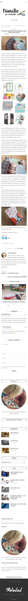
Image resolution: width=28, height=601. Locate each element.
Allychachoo (7, 33)
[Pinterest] (16, 20)
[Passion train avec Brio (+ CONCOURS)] (14, 292)
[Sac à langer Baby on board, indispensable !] (5, 474)
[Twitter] (12, 582)
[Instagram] (14, 20)
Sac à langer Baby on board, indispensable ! (16, 473)
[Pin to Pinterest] (20, 248)
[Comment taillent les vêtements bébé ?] (5, 481)
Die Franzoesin (5, 314)
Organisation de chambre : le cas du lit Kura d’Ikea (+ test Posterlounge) (17, 497)
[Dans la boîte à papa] (5, 489)
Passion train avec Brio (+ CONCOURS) (14, 301)
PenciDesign (14, 595)
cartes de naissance (14, 64)
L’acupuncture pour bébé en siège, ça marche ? (18, 504)
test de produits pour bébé (7, 243)
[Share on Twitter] (18, 248)
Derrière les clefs (14, 448)
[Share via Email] (21, 248)
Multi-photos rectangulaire (18, 140)
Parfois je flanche (14, 432)
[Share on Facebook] (17, 248)
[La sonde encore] (5, 442)
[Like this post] (15, 248)
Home (2, 25)
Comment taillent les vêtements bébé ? (17, 480)
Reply (25, 314)
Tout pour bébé (9, 25)
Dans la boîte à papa (15, 487)
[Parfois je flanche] (5, 434)
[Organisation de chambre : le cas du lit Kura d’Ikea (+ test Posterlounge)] (5, 497)
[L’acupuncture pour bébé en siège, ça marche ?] (5, 505)
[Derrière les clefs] (5, 450)
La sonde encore (14, 440)
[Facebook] (11, 20)
